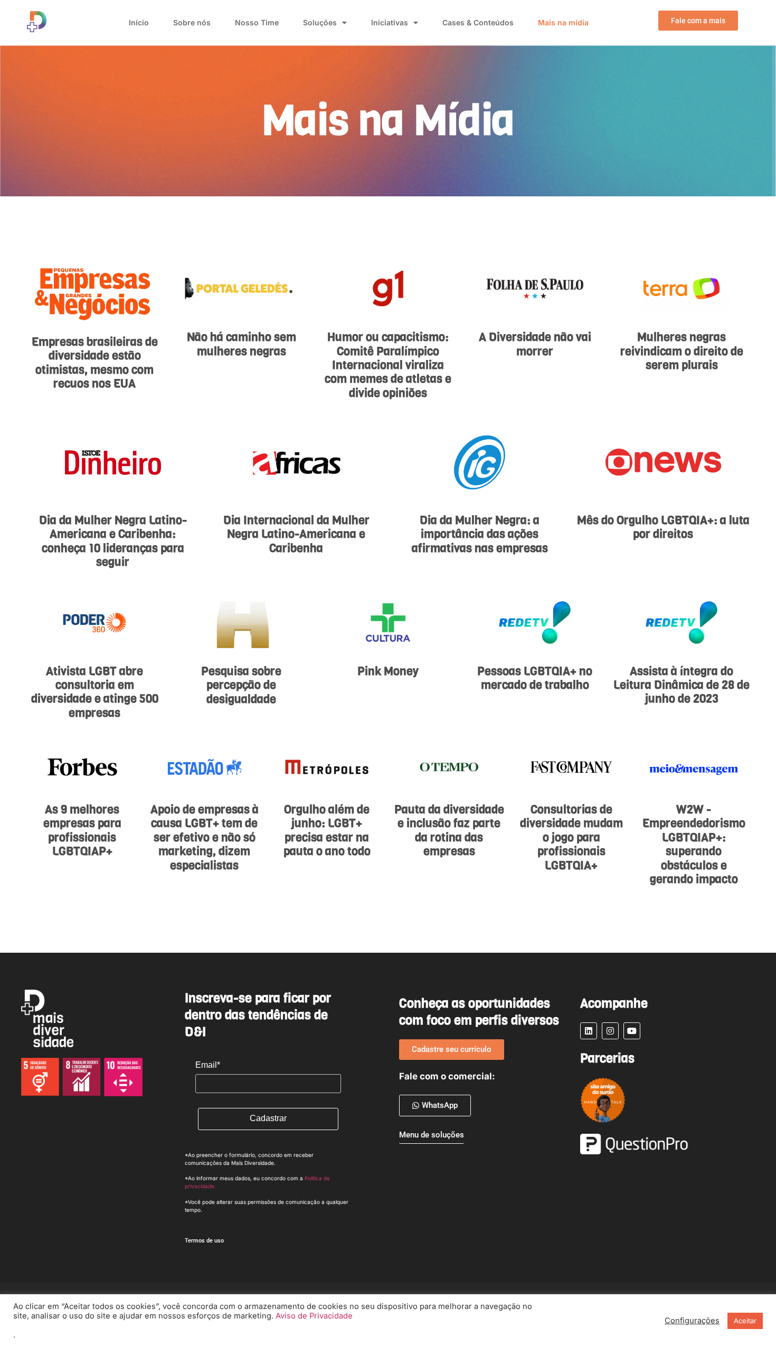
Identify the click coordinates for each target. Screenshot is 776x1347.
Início (139, 22)
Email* (207, 1064)
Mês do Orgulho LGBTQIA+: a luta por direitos (663, 527)
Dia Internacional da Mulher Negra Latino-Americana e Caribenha (296, 534)
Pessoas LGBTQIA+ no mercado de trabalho (534, 678)
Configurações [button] (692, 1320)
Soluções (320, 22)
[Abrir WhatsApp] (26, 1320)
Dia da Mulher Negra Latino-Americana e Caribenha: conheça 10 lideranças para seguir (113, 541)
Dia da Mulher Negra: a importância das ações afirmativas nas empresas (480, 534)
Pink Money (388, 671)
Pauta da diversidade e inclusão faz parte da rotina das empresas (449, 830)
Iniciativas (389, 22)
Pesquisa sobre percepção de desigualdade (241, 685)
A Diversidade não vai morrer (535, 343)
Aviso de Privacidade (314, 1316)
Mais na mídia (563, 22)
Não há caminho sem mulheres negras (241, 343)
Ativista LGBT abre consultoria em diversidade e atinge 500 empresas (94, 691)
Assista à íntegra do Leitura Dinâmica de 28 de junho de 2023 (681, 685)
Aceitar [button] (745, 1320)
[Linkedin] (588, 1030)
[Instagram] (610, 1030)
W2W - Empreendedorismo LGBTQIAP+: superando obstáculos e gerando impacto (693, 844)
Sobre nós (192, 22)
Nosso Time (257, 22)
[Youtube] (631, 1030)
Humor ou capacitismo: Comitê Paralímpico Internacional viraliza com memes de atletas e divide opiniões (388, 365)
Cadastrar (268, 1118)
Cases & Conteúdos (478, 22)
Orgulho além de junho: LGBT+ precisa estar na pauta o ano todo (327, 830)
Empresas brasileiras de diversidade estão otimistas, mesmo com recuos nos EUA (95, 362)
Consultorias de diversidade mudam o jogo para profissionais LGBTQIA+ (571, 837)
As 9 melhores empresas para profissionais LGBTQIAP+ (82, 830)
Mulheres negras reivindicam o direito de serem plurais (681, 351)
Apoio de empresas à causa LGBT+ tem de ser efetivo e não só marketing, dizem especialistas (204, 837)
